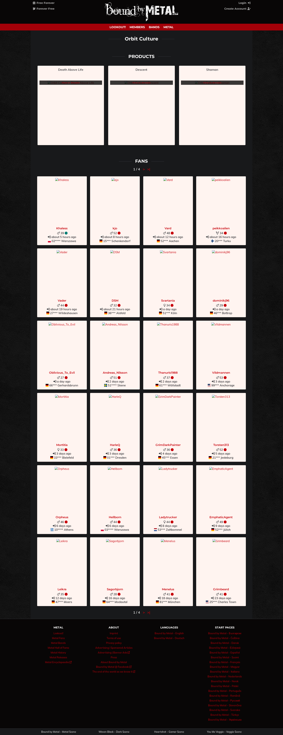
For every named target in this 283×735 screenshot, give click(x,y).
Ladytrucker (168, 517)
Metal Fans (58, 638)
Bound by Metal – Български (224, 633)
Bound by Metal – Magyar (225, 666)
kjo (115, 228)
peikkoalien (221, 228)
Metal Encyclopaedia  (58, 662)
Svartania (168, 300)
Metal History (58, 652)
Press (114, 657)
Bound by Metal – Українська (224, 719)
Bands (154, 27)
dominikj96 (221, 300)
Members (137, 27)
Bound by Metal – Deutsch (169, 638)
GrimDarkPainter (168, 445)
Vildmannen (221, 372)
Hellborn (115, 517)
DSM (115, 300)
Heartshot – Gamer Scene (169, 732)
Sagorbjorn (115, 589)
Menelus (168, 589)
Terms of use (114, 638)
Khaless (62, 228)
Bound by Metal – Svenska (224, 709)
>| (148, 169)
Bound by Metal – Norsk (225, 681)
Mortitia (62, 445)
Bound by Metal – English (169, 633)
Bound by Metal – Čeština (224, 638)
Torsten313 (221, 445)
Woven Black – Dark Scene (114, 732)
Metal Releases (58, 657)
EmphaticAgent (221, 517)
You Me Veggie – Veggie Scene (224, 732)
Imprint (114, 633)
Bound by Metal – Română (224, 695)
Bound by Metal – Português (224, 690)
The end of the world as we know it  (113, 671)
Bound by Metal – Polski (224, 686)
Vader (62, 300)
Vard (168, 228)
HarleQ (115, 445)
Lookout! (118, 27)
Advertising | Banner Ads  (114, 652)
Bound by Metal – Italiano (224, 671)
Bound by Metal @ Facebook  (113, 666)
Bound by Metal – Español (225, 652)
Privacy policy (114, 642)
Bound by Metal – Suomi (225, 657)
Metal (168, 27)
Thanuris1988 (168, 372)
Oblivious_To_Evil (62, 372)
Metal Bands (58, 642)
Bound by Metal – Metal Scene (58, 732)
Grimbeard (221, 589)
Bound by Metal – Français (224, 662)
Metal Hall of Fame (58, 647)
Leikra (62, 589)
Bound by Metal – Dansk (225, 642)
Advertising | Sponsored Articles (113, 647)
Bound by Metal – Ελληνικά (224, 647)
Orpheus (62, 517)
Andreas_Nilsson (115, 372)
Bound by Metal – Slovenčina (224, 705)
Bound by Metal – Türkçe (224, 714)
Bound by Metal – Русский (224, 700)
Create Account (235, 8)
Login (243, 3)
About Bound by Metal (114, 662)
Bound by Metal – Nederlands (225, 676)
